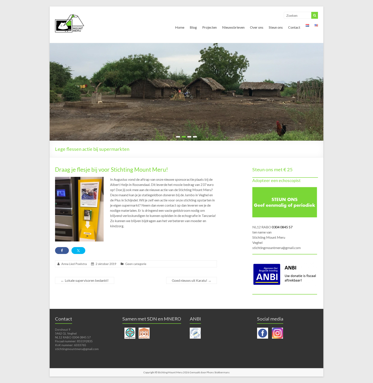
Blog (193, 27)
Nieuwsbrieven (233, 27)
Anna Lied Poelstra (74, 264)
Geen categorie (135, 264)
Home (179, 27)
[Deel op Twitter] (78, 250)
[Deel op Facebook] (62, 250)
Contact (294, 27)
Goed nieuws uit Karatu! (191, 280)
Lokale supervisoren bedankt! (85, 280)
